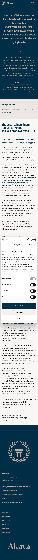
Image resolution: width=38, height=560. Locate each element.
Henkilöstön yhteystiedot (9, 491)
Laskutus (4, 498)
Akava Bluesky (6, 524)
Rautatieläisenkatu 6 (10, 477)
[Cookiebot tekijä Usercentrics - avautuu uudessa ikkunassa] (27, 239)
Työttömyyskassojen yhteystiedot (12, 502)
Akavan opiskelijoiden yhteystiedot (12, 494)
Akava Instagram (6, 516)
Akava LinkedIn (6, 512)
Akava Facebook (6, 520)
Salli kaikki (19, 306)
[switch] (33, 284)
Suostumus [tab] (7, 245)
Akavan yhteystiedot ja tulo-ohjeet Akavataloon (16, 487)
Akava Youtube (6, 528)
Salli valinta (19, 312)
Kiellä (19, 319)
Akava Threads (6, 532)
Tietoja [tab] (31, 245)
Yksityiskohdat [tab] (19, 245)
